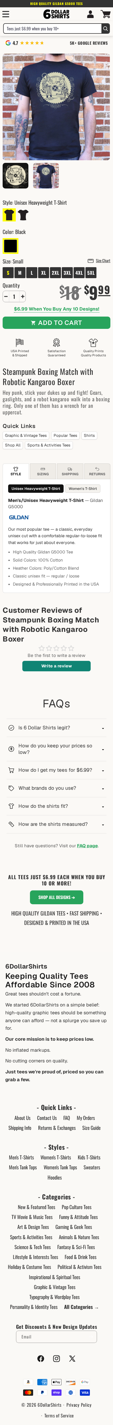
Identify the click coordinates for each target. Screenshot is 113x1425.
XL (43, 272)
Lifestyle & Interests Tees (35, 1256)
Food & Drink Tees (80, 1256)
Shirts (89, 435)
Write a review (56, 666)
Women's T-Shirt (83, 488)
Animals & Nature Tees (79, 1236)
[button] (6, 14)
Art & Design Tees (33, 1226)
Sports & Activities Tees (48, 445)
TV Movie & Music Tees (32, 1216)
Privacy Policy (79, 1404)
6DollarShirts (49, 1404)
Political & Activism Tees (79, 1266)
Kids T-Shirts (89, 1157)
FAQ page (87, 846)
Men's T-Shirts (21, 1157)
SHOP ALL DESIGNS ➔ (56, 897)
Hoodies (55, 1177)
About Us (22, 1117)
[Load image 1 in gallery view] (46, 175)
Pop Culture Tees (76, 1206)
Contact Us (47, 1117)
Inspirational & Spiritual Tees (54, 1276)
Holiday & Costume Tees (29, 1266)
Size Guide (91, 1127)
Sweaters (92, 1167)
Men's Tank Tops (23, 1167)
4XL (79, 272)
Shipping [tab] (70, 474)
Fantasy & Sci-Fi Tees (76, 1246)
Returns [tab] (97, 474)
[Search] (105, 28)
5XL (91, 272)
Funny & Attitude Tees (78, 1216)
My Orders (86, 1117)
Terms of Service (59, 1415)
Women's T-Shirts (55, 1157)
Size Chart (103, 260)
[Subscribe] (91, 1337)
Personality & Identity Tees (34, 1306)
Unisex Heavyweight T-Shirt (36, 488)
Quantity (11, 285)
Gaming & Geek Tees (73, 1226)
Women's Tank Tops (60, 1167)
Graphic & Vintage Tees (26, 435)
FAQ (66, 1117)
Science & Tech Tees (32, 1246)
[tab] (16, 471)
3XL (67, 272)
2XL (55, 272)
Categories (56, 1197)
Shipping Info (19, 1127)
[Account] (90, 14)
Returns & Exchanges (57, 1127)
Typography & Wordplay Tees (54, 1296)
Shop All (12, 445)
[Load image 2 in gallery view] (15, 175)
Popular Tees (65, 435)
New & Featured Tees (36, 1206)
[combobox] (52, 28)
